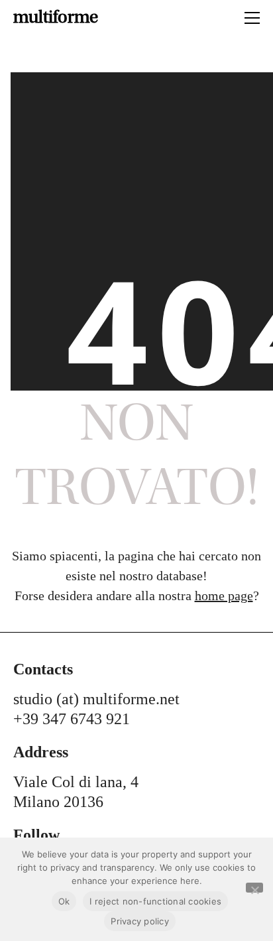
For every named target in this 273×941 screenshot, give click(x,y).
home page (224, 595)
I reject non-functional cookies (155, 901)
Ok (64, 901)
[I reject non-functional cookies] (254, 888)
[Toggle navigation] (252, 18)
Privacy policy (140, 921)
